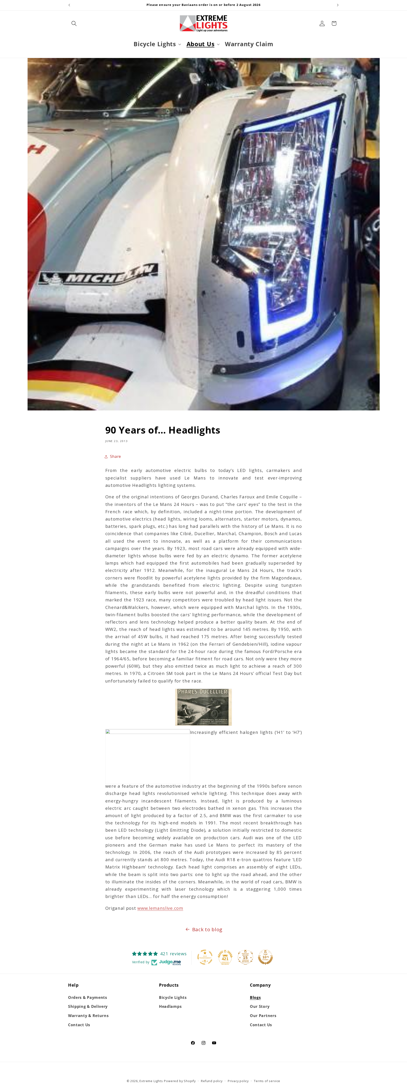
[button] (74, 23)
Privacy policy (238, 1081)
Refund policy (211, 1081)
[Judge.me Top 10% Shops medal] (265, 957)
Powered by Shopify (180, 1081)
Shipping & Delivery (88, 1006)
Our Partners (263, 1015)
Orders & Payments (87, 997)
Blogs (255, 997)
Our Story (259, 1006)
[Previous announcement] (69, 5)
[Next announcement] (338, 5)
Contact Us (79, 1024)
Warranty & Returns (88, 1015)
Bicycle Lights (173, 997)
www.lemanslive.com (160, 908)
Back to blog (207, 929)
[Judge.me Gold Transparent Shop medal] (204, 957)
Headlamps (170, 1006)
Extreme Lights (151, 1081)
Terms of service (267, 1081)
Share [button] (115, 456)
